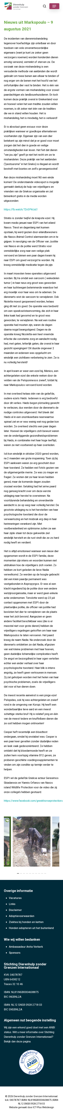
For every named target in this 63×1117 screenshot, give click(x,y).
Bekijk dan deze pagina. (17, 1042)
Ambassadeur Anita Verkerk (26, 947)
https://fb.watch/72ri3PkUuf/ (21, 210)
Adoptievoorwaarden (21, 916)
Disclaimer (15, 910)
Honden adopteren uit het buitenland (31, 928)
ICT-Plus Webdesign (43, 1107)
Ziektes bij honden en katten (26, 922)
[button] (54, 6)
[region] (31, 842)
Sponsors (14, 953)
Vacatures (15, 898)
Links (12, 904)
